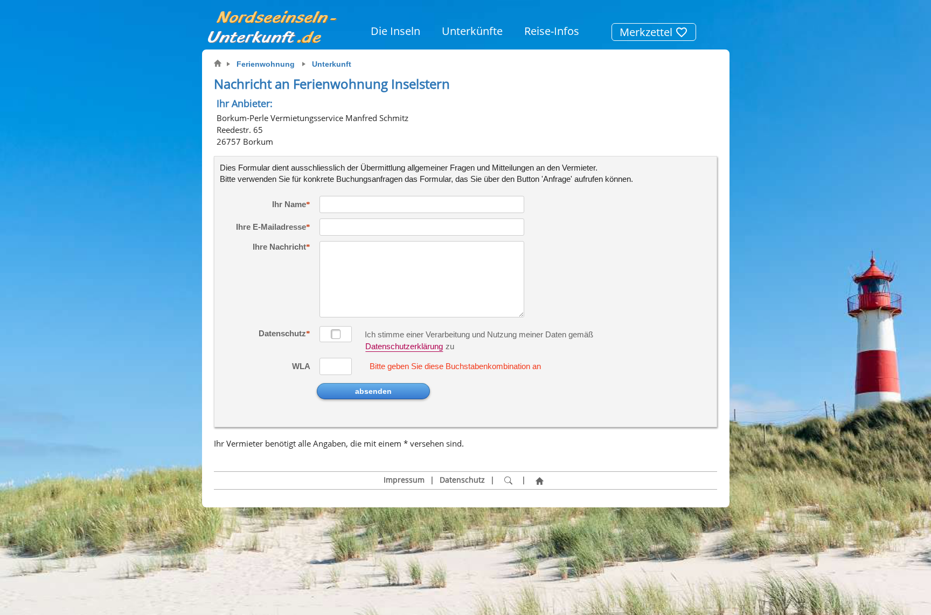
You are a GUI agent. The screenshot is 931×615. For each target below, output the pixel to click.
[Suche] (508, 480)
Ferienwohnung (266, 64)
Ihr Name (289, 204)
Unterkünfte (472, 31)
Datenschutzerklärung (404, 346)
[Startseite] (539, 480)
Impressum (404, 480)
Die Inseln (395, 31)
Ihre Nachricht (279, 246)
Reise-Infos (551, 31)
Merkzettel (647, 32)
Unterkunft (331, 64)
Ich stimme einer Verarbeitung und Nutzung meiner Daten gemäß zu (479, 335)
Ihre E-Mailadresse (271, 226)
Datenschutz (282, 333)
